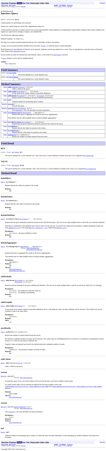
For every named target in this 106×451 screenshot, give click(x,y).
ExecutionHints (20, 108)
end (9, 100)
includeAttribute (14, 122)
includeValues (13, 130)
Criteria (21, 87)
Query (5, 87)
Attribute (9, 73)
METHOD (23, 6)
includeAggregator (15, 112)
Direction (40, 95)
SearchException (32, 248)
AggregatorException (34, 249)
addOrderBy (12, 95)
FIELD (13, 6)
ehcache (102, 3)
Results (4, 104)
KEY (15, 73)
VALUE (16, 77)
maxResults (12, 135)
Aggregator (27, 112)
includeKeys (12, 126)
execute (11, 104)
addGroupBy (12, 91)
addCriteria (12, 87)
